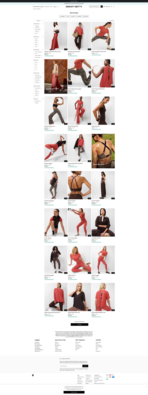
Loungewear (98, 351)
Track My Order (88, 376)
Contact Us (87, 378)
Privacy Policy (80, 368)
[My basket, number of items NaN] (114, 6)
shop (34, 8)
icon (68, 334)
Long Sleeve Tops (58, 349)
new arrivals (38, 8)
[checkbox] (38, 26)
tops (67, 332)
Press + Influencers (89, 381)
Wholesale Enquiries (89, 380)
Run (80, 333)
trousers (72, 335)
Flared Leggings (37, 348)
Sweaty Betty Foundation (98, 380)
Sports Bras (57, 343)
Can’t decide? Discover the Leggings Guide (74, 1)
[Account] (111, 6)
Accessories (77, 348)
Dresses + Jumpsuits (78, 346)
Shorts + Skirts (77, 342)
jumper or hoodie (75, 334)
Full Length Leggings (38, 345)
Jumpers (79, 16)
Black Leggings (37, 343)
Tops (68, 16)
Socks (76, 349)
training (86, 332)
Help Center (80, 378)
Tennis (97, 348)
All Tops (56, 342)
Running (97, 343)
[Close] (146, 387)
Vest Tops (56, 346)
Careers (95, 381)
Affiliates (87, 383)
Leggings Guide (37, 351)
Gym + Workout (98, 345)
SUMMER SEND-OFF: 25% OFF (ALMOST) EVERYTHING (74, 3)
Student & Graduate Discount (99, 383)
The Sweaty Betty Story (98, 376)
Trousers (85, 16)
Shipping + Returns (81, 376)
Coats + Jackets (78, 345)
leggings (82, 333)
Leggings (62, 16)
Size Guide (79, 380)
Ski (96, 349)
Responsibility (96, 378)
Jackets (73, 16)
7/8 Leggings (37, 346)
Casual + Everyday (99, 346)
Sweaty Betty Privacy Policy (69, 370)
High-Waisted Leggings (39, 349)
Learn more (79, 389)
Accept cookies (74, 392)
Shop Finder (108, 6)
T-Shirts (56, 348)
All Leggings (37, 342)
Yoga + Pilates (98, 342)
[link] (74, 7)
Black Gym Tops (58, 345)
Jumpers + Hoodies (58, 351)
